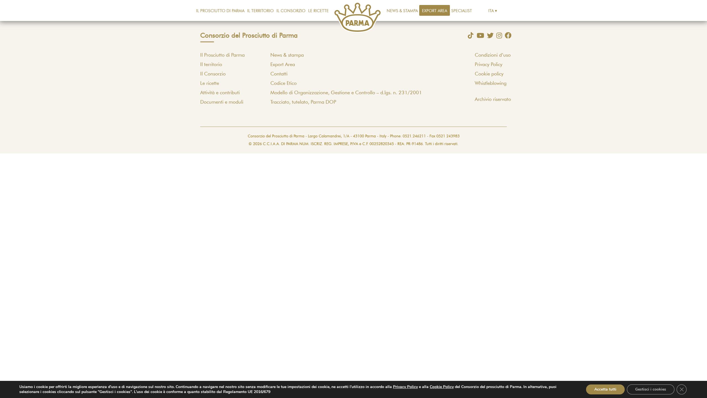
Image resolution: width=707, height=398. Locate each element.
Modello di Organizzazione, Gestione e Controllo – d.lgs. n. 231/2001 (346, 92)
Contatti (278, 74)
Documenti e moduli (221, 102)
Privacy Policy (488, 64)
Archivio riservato (493, 99)
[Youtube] (479, 35)
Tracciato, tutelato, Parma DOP (303, 102)
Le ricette (318, 11)
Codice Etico (283, 83)
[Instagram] (498, 35)
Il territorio (260, 11)
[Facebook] (506, 35)
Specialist (461, 11)
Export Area (434, 11)
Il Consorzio (290, 11)
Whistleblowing (490, 83)
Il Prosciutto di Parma (220, 11)
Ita (491, 11)
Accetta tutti (605, 389)
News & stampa (402, 11)
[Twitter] (489, 35)
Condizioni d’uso (493, 55)
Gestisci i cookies (650, 389)
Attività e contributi (220, 92)
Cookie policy (489, 74)
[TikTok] (469, 35)
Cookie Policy (442, 386)
